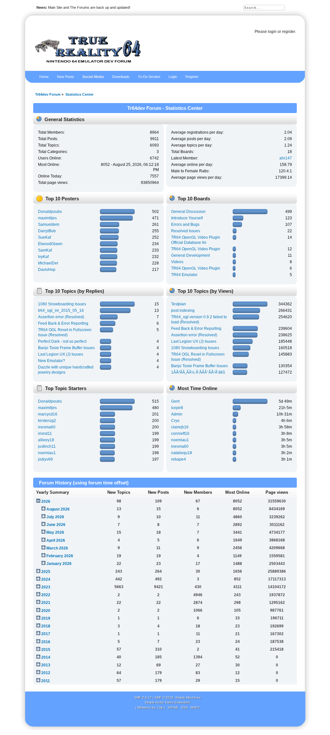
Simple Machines (187, 697)
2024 (45, 579)
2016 (45, 642)
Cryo (175, 420)
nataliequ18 (181, 453)
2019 (45, 618)
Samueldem (48, 224)
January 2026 (59, 563)
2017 (45, 634)
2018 (45, 626)
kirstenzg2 (47, 420)
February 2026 (59, 556)
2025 (45, 571)
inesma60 (46, 427)
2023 (45, 587)
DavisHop (46, 269)
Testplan (178, 304)
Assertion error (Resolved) (61, 317)
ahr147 (285, 158)
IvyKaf (43, 256)
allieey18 (46, 440)
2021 (45, 602)
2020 (45, 610)
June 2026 (55, 524)
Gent (175, 401)
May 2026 (55, 532)
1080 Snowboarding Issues (62, 304)
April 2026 (55, 540)
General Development (190, 255)
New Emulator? (51, 360)
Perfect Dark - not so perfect (62, 341)
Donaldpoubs (50, 211)
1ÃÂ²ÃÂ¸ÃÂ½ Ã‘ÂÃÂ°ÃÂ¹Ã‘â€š (198, 372)
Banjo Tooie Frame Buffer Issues (66, 348)
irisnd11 (45, 433)
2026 (45, 501)
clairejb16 (180, 427)
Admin (176, 414)
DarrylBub (47, 231)
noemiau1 (47, 453)
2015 (45, 649)
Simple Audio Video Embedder (167, 702)
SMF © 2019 (164, 697)
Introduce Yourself (187, 218)
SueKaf (44, 237)
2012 (45, 673)
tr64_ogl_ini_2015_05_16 (61, 310)
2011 (45, 681)
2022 (45, 595)
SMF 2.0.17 (143, 697)
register (288, 31)
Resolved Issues (185, 231)
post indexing (183, 310)
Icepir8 (177, 408)
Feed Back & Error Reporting (63, 323)
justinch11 (47, 446)
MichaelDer (48, 263)
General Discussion (188, 211)
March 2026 (57, 548)
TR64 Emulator (184, 274)
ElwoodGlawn (50, 244)
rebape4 (178, 459)
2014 (45, 657)
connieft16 (180, 433)
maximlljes (47, 218)
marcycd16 (47, 414)
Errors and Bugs (185, 224)
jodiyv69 (45, 459)
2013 (45, 665)
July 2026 (55, 517)
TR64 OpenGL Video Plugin (195, 249)
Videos (177, 262)
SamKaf (45, 250)
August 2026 (58, 509)
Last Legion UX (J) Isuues (60, 354)
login (272, 31)
